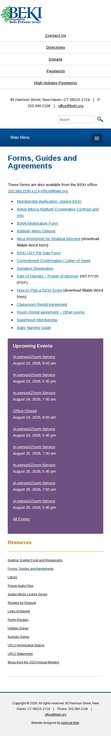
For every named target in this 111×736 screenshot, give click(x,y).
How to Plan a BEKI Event (39, 290)
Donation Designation (35, 268)
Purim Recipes (18, 620)
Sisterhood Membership (37, 320)
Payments (55, 71)
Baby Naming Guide (34, 327)
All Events (21, 519)
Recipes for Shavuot (22, 603)
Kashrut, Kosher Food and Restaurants (35, 560)
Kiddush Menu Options (36, 231)
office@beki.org (70, 106)
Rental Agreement (51, 304)
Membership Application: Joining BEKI (49, 201)
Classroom (26, 304)
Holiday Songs (18, 628)
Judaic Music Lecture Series (27, 594)
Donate (55, 59)
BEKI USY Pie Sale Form (39, 253)
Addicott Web (70, 723)
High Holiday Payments (55, 83)
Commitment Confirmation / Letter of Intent (53, 260)
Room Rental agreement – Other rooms (51, 312)
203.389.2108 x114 (23, 191)
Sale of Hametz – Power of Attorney (48, 276)
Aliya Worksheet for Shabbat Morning (48, 238)
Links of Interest (19, 611)
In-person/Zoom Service (34, 356)
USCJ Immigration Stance (26, 645)
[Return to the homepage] (21, 14)
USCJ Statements (20, 654)
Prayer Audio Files (20, 586)
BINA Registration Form (37, 223)
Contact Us (55, 35)
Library (12, 577)
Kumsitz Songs (18, 637)
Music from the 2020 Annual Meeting (33, 662)
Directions (55, 47)
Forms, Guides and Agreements (31, 569)
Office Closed (25, 411)
